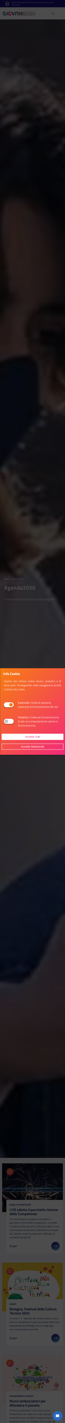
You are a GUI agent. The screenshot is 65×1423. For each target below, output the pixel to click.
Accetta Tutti (32, 736)
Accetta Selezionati (32, 746)
